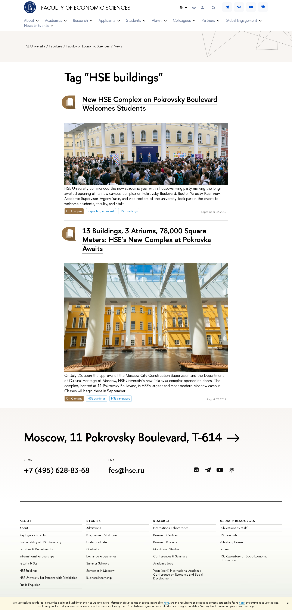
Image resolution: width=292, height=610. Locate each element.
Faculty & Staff (30, 563)
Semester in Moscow (100, 571)
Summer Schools (97, 563)
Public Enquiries (30, 585)
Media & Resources (237, 521)
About (26, 521)
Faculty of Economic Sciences (85, 7)
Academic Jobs (163, 563)
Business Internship (99, 578)
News (118, 46)
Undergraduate (96, 542)
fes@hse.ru (126, 470)
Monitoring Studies (166, 549)
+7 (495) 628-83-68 (56, 470)
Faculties (56, 46)
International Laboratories (170, 528)
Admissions (93, 528)
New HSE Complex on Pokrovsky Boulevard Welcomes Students (149, 103)
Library (224, 549)
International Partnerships (37, 556)
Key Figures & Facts (33, 535)
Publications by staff (234, 528)
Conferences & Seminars (170, 556)
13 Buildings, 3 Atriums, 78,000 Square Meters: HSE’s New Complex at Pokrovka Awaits (146, 239)
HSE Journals (228, 535)
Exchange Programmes (101, 556)
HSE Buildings (28, 571)
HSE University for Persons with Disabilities (48, 578)
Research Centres (165, 535)
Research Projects (165, 542)
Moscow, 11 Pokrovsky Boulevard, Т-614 (123, 437)
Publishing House (231, 542)
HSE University (35, 46)
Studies (93, 521)
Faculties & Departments (36, 549)
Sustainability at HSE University (40, 542)
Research (162, 521)
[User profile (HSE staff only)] (202, 7)
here (166, 602)
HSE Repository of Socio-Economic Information (243, 558)
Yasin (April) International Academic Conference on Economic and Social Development (178, 574)
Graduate (92, 549)
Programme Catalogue (101, 535)
